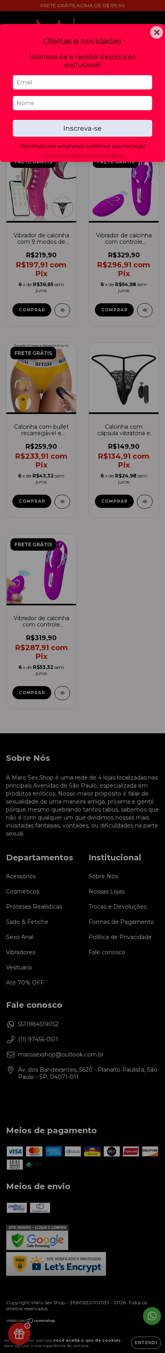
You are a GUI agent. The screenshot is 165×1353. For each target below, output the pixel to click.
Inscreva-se (82, 128)
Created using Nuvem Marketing (83, 156)
